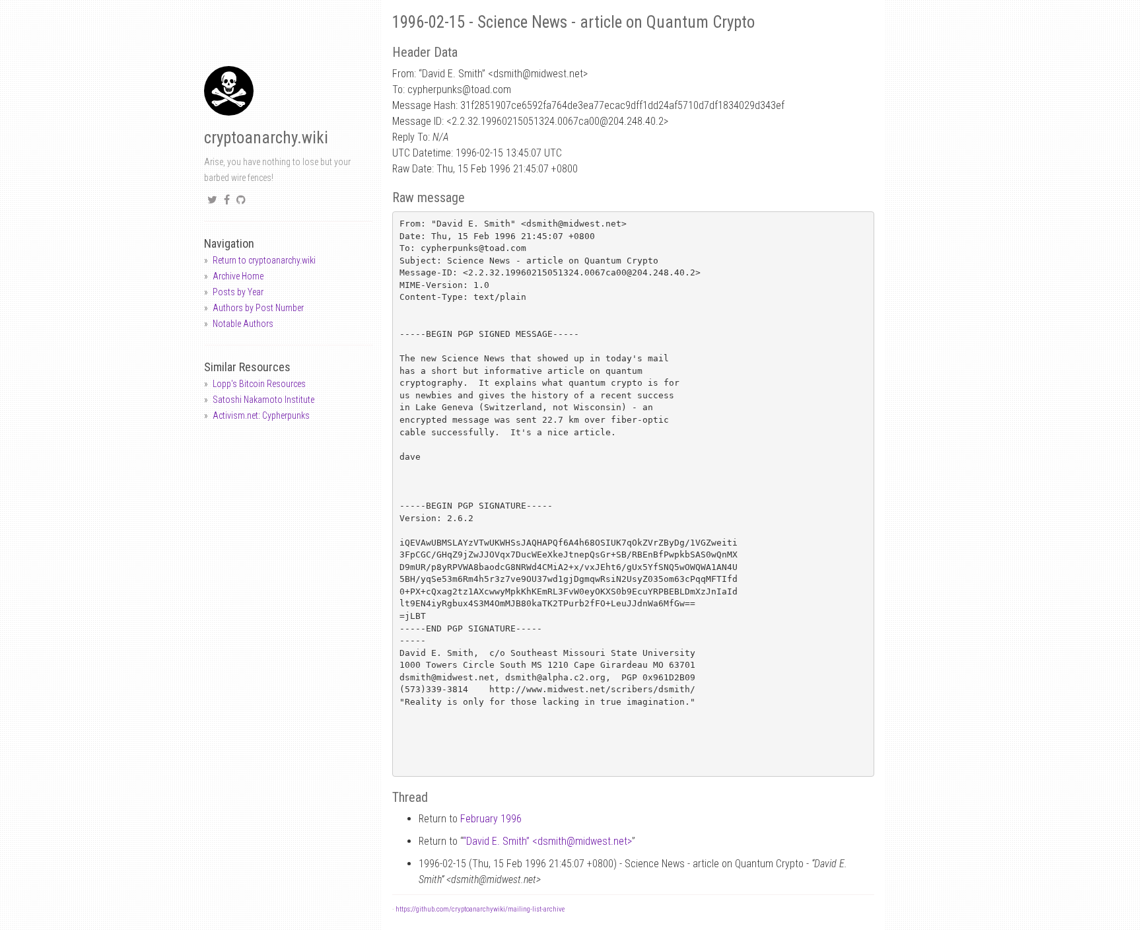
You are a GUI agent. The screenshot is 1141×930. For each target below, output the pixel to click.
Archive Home (238, 276)
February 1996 (491, 818)
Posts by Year (238, 292)
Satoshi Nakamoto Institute (263, 399)
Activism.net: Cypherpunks (261, 415)
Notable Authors (243, 323)
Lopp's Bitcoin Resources (259, 383)
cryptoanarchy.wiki (266, 137)
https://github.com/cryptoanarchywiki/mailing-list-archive (480, 909)
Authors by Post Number (258, 308)
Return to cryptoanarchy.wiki (264, 260)
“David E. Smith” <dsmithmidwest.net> (547, 841)
